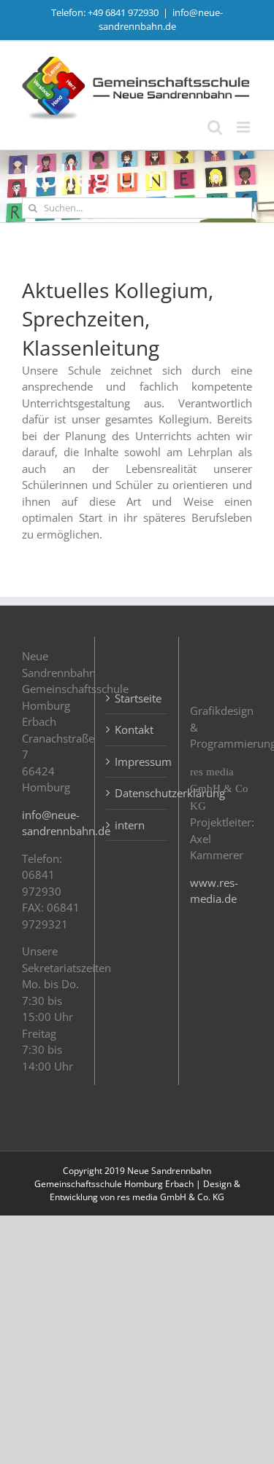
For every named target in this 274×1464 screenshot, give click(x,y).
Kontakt (134, 729)
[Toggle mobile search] (215, 127)
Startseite (137, 698)
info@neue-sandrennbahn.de (161, 20)
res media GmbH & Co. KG (170, 1197)
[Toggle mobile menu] (244, 127)
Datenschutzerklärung (137, 793)
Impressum (137, 761)
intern (130, 825)
